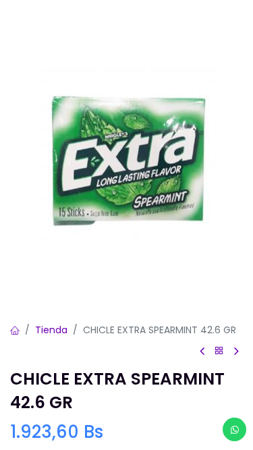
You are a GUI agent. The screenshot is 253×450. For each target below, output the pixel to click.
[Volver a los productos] (219, 351)
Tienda (51, 330)
